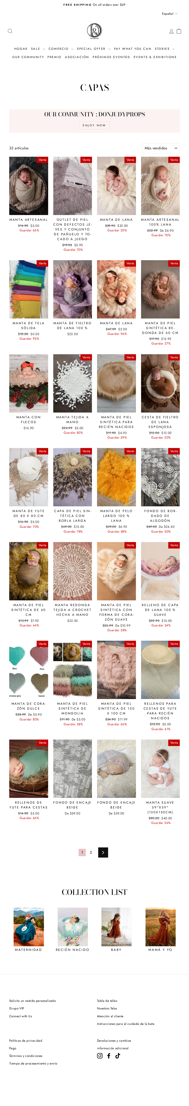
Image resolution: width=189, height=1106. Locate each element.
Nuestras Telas (107, 1008)
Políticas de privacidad (25, 1040)
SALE (36, 49)
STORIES (163, 49)
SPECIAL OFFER (92, 49)
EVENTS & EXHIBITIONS (155, 57)
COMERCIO (59, 49)
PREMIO (54, 57)
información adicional (112, 1048)
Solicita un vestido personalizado (32, 1000)
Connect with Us (20, 1016)
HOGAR (21, 49)
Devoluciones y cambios (114, 1040)
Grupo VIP (16, 1008)
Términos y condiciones (25, 1055)
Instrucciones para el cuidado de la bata (125, 1023)
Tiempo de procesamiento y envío (33, 1063)
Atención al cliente (110, 1016)
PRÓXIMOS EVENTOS (111, 57)
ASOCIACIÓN (77, 57)
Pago (12, 1048)
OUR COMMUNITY (28, 57)
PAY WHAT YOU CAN (133, 49)
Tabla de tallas (107, 1000)
